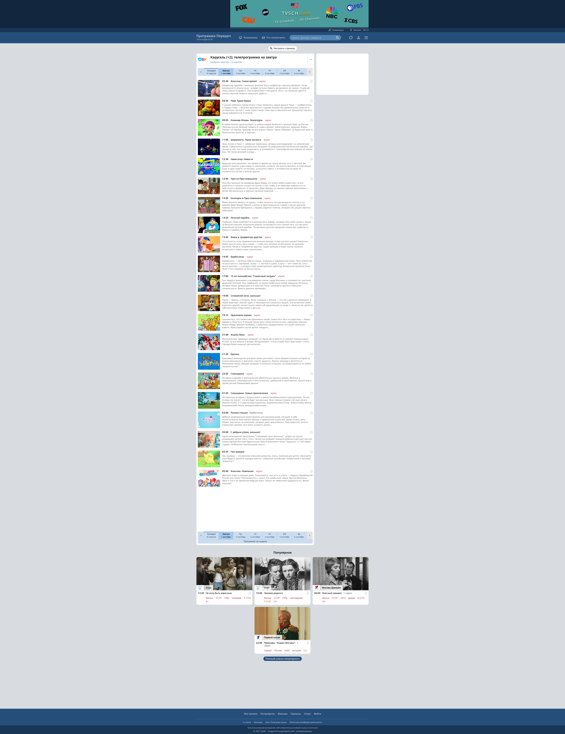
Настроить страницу (284, 48)
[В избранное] (311, 81)
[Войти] (358, 37)
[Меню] (366, 37)
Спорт (307, 713)
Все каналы (250, 713)
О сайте (247, 722)
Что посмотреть (275, 37)
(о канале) (236, 61)
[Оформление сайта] (351, 37)
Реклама (258, 722)
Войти (317, 713)
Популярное (267, 713)
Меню (311, 59)
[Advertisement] (255, 509)
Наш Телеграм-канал (276, 722)
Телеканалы (250, 37)
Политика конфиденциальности (306, 722)
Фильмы (283, 713)
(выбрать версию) (219, 61)
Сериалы (296, 713)
